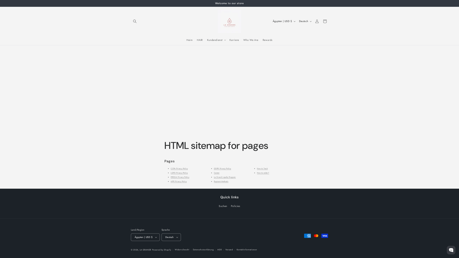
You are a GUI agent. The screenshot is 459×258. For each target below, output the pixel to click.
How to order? (263, 172)
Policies (235, 206)
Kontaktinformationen (247, 249)
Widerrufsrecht (182, 249)
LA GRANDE (145, 249)
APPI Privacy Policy (179, 181)
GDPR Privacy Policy (222, 168)
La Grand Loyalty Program (225, 177)
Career (217, 172)
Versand (229, 249)
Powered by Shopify (161, 249)
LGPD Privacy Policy (179, 172)
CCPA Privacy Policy (179, 168)
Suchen (223, 206)
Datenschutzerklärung (203, 249)
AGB (219, 249)
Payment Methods (221, 181)
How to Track (262, 168)
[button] (135, 21)
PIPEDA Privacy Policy (180, 177)
